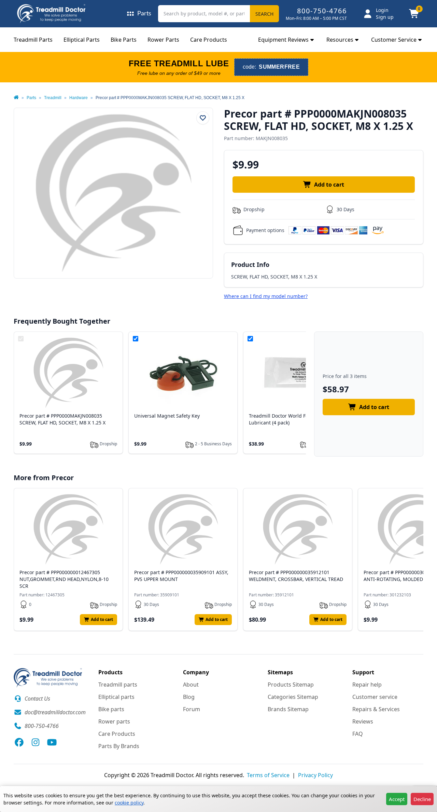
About (191, 684)
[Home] (16, 97)
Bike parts (111, 709)
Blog (189, 697)
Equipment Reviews (283, 39)
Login (382, 10)
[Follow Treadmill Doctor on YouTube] (51, 742)
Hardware (78, 97)
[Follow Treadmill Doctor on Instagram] (35, 742)
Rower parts (114, 721)
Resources (339, 39)
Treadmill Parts (33, 39)
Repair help (367, 684)
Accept (397, 799)
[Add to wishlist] (203, 118)
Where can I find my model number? (266, 296)
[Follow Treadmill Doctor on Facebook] (19, 742)
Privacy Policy (315, 775)
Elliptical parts (116, 697)
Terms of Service (268, 775)
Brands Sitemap (288, 709)
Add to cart (329, 184)
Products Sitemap (291, 684)
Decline (422, 799)
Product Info (250, 264)
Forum (191, 709)
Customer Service (394, 39)
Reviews (362, 721)
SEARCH (264, 14)
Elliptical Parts (82, 39)
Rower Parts (163, 39)
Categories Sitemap (293, 697)
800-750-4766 (322, 10)
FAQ (357, 733)
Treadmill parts (117, 684)
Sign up (385, 17)
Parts (31, 97)
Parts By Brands (118, 746)
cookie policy (129, 802)
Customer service (374, 697)
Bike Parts (124, 39)
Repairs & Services (376, 709)
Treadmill (52, 97)
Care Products (208, 39)
